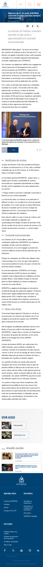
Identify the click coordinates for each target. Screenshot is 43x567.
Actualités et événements (28, 502)
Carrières (7, 504)
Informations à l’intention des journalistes (28, 508)
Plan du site (12, 556)
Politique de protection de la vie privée (11, 537)
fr (20, 4)
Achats (6, 507)
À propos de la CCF (10, 511)
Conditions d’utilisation (11, 541)
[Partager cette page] (33, 26)
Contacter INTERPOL (11, 501)
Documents (27, 513)
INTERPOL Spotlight (30, 516)
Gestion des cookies (21, 561)
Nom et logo (8, 545)
